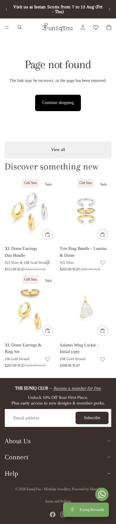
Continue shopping (58, 102)
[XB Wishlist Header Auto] (95, 27)
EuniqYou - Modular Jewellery (48, 489)
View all (58, 149)
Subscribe (92, 418)
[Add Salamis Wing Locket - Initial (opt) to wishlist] (102, 359)
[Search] (19, 27)
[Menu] (7, 27)
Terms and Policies (58, 501)
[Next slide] (109, 9)
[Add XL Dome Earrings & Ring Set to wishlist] (47, 359)
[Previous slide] (6, 9)
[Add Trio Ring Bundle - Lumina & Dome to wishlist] (102, 262)
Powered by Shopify (86, 489)
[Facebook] (52, 514)
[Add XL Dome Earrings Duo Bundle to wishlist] (47, 262)
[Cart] (108, 27)
